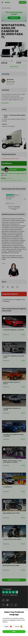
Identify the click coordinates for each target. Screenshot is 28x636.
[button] (8, 626)
